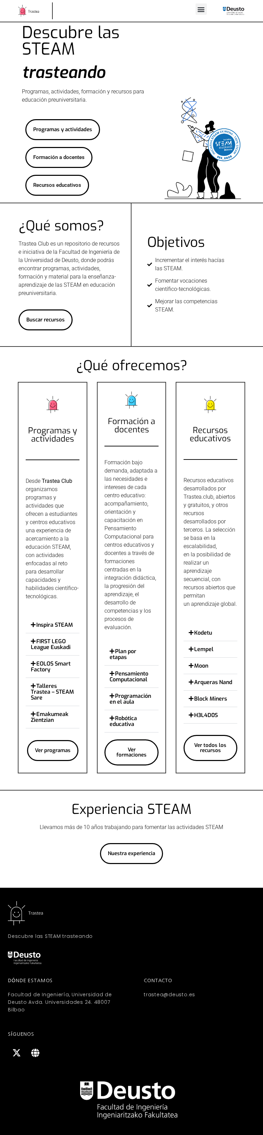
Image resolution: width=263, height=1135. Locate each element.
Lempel (203, 649)
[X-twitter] (16, 1053)
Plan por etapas (123, 654)
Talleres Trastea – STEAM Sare (52, 691)
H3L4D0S (206, 715)
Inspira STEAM (54, 624)
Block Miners (210, 698)
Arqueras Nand (213, 682)
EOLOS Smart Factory (51, 666)
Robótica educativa (123, 721)
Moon (201, 665)
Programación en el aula (130, 698)
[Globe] (35, 1053)
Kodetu (203, 632)
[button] (201, 9)
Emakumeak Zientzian (49, 717)
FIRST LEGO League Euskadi (51, 644)
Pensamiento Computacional (129, 676)
